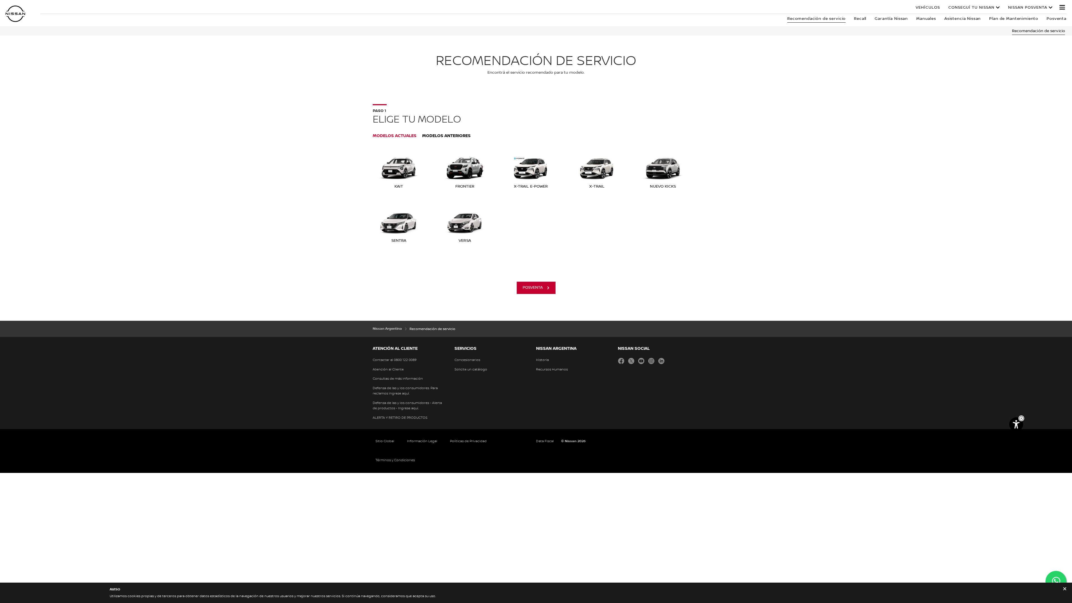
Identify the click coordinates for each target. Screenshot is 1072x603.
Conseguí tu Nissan (971, 7)
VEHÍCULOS (928, 7)
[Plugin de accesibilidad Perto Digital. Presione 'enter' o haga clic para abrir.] (1016, 424)
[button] (1062, 7)
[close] (1064, 589)
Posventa (533, 287)
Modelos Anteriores (446, 135)
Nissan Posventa (1027, 7)
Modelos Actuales (395, 135)
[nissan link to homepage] (15, 14)
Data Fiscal (545, 441)
